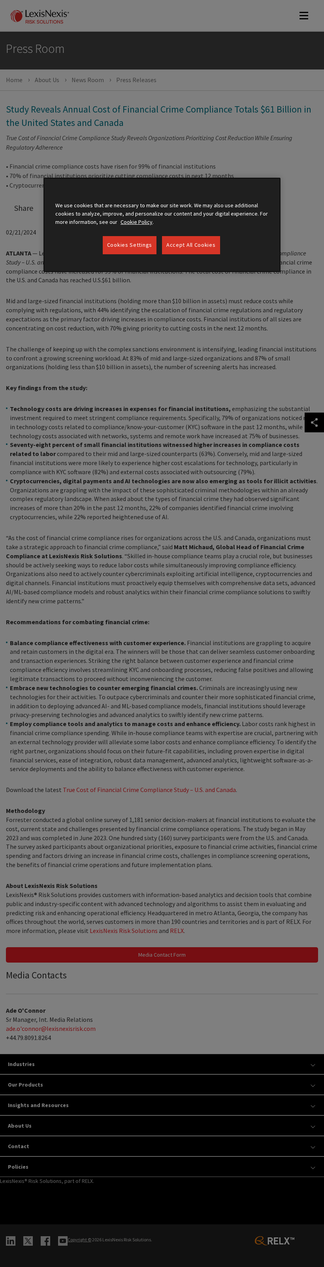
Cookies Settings (129, 244)
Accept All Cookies (191, 244)
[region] (162, 225)
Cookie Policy (137, 221)
